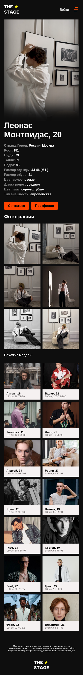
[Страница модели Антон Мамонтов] (22, 381)
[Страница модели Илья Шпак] (22, 497)
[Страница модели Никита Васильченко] (61, 497)
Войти (64, 9)
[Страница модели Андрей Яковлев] (22, 458)
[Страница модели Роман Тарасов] (61, 458)
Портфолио (44, 205)
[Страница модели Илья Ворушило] (61, 420)
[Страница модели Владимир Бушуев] (61, 612)
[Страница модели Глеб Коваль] (22, 535)
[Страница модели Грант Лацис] (61, 574)
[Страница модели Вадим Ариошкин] (61, 381)
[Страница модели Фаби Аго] (22, 612)
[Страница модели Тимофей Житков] (22, 420)
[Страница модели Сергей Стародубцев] (61, 535)
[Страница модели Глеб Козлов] (22, 574)
